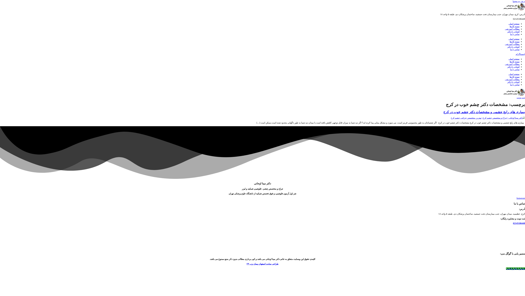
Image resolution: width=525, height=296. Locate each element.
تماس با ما (515, 34)
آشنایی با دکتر (513, 31)
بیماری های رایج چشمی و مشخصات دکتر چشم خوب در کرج (484, 112)
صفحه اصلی (514, 24)
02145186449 (519, 223)
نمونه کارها (515, 26)
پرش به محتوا (519, 1)
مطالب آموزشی (512, 29)
